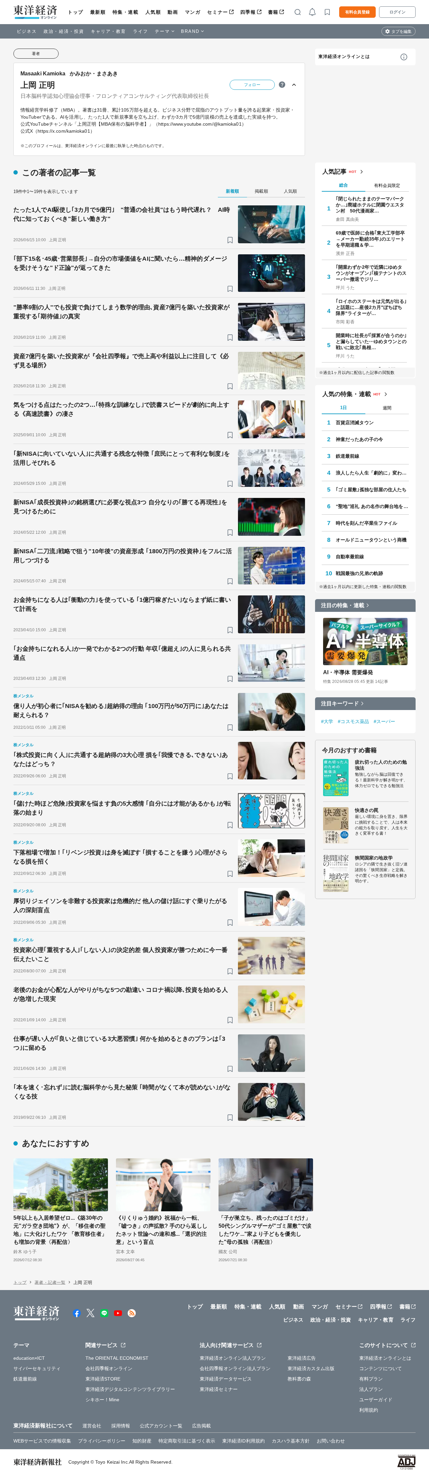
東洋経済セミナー (219, 1389)
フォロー (252, 84)
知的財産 (141, 1441)
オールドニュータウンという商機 (371, 539)
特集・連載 (126, 12)
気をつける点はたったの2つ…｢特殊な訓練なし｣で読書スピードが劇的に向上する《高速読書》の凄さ (121, 409)
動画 (173, 12)
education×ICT (29, 1358)
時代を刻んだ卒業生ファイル (366, 523)
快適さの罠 (367, 810)
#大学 (327, 721)
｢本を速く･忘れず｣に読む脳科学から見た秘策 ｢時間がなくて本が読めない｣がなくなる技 (122, 1092)
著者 (36, 53)
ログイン (397, 12)
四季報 (248, 12)
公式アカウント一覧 (161, 1425)
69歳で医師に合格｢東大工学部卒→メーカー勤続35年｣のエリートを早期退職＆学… (370, 239)
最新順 (98, 12)
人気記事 (334, 171)
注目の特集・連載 (342, 605)
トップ (75, 12)
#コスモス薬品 (353, 721)
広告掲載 (201, 1425)
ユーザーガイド (375, 1399)
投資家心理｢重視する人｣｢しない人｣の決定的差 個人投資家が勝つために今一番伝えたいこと (120, 954)
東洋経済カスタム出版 (311, 1368)
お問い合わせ (331, 1441)
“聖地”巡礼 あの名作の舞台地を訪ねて (372, 506)
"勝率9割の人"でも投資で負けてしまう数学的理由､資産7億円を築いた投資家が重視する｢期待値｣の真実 (121, 312)
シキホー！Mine (102, 1399)
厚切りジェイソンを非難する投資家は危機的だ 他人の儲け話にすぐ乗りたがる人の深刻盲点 (120, 905)
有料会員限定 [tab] (387, 185)
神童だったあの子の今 (359, 439)
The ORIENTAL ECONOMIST (116, 1358)
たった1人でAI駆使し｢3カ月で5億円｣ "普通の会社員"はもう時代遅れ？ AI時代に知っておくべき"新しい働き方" (121, 214)
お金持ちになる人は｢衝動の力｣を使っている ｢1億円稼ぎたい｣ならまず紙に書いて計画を (122, 604)
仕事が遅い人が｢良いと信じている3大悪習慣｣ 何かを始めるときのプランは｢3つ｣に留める (119, 1043)
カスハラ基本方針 (291, 1441)
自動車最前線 (350, 556)
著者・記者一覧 (50, 1282)
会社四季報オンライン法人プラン (235, 1368)
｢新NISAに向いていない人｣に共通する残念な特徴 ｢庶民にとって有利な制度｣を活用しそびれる (121, 458)
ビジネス (27, 31)
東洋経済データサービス (226, 1379)
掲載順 (261, 191)
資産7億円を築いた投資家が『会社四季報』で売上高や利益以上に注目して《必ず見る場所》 (121, 361)
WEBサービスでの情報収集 (42, 1441)
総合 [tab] (343, 185)
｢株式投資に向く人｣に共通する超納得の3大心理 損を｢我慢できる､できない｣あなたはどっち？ (120, 759)
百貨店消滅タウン (355, 422)
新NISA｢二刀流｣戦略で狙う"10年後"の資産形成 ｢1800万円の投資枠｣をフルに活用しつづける (122, 556)
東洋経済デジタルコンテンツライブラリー (130, 1389)
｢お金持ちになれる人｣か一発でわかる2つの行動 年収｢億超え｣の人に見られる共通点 (122, 653)
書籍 (273, 12)
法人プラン (371, 1389)
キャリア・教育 (108, 31)
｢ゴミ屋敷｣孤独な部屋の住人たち (371, 489)
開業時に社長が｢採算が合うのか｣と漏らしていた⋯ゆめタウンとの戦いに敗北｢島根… (371, 341)
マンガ (193, 12)
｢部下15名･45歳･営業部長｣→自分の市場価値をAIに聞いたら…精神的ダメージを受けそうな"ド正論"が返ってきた (120, 263)
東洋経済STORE (103, 1379)
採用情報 (120, 1425)
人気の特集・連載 (346, 394)
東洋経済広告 (302, 1358)
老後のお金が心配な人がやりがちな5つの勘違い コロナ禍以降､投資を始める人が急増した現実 (120, 994)
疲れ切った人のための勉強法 (381, 765)
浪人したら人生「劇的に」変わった (372, 472)
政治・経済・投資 (64, 31)
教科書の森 (299, 1379)
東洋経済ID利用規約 (243, 1441)
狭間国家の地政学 (374, 857)
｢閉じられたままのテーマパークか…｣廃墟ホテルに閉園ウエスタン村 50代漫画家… (370, 204)
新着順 (232, 191)
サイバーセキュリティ (37, 1368)
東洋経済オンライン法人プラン (233, 1358)
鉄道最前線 (348, 456)
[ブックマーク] (230, 240)
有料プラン (371, 1379)
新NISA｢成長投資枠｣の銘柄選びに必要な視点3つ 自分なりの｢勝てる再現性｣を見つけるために (120, 507)
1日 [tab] (343, 407)
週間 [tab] (387, 407)
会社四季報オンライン (109, 1368)
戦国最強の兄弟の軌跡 (359, 573)
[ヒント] (282, 84)
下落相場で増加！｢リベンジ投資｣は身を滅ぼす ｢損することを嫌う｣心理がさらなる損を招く (120, 857)
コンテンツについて (380, 1368)
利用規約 (368, 1410)
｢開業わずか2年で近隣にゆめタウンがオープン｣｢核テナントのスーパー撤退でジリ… (371, 273)
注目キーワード (340, 703)
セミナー (217, 12)
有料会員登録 (357, 12)
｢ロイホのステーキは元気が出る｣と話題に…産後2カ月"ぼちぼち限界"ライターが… (371, 307)
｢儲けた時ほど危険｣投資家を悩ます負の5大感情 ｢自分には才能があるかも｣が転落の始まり (122, 808)
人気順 (153, 12)
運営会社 (91, 1425)
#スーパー (384, 721)
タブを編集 (401, 31)
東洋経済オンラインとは (344, 56)
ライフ (140, 31)
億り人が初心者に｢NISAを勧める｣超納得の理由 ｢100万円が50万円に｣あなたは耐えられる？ (121, 710)
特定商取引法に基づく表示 (187, 1441)
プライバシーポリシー (101, 1441)
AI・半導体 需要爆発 (348, 672)
